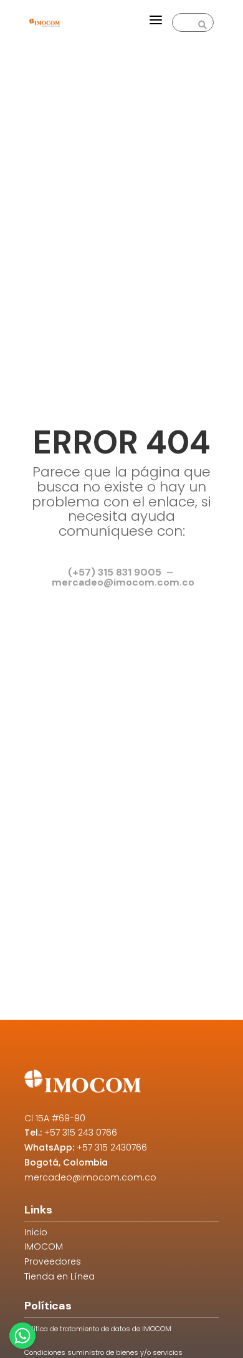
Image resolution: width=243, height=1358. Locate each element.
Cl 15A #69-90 (54, 1118)
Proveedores (52, 1261)
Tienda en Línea (59, 1276)
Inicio (35, 1232)
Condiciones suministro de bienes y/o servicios (103, 1352)
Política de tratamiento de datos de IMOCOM (97, 1329)
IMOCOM (43, 1246)
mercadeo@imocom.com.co (90, 1177)
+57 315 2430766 (112, 1147)
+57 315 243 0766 (80, 1132)
